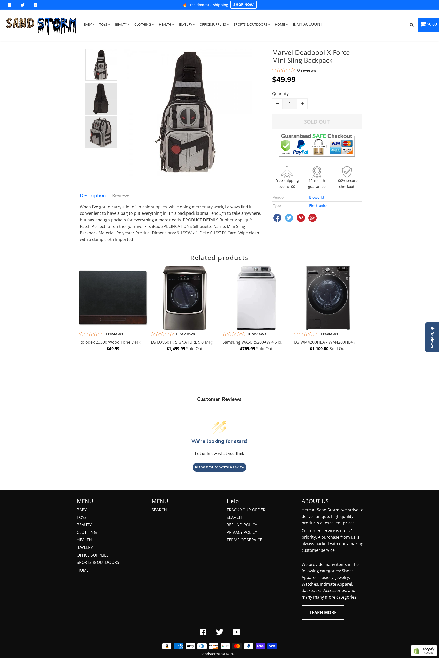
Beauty (84, 525)
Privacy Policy (242, 532)
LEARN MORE (323, 612)
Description (93, 195)
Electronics (318, 205)
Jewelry (85, 547)
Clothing (87, 532)
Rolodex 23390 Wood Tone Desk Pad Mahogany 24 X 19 (132, 342)
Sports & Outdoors (98, 562)
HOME (280, 24)
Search (159, 510)
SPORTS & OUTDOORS (250, 24)
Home (83, 570)
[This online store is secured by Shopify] (424, 654)
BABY (88, 24)
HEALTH (165, 24)
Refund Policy (242, 525)
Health (84, 540)
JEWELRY (185, 24)
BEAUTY (121, 24)
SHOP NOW (243, 4)
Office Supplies (93, 555)
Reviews (121, 195)
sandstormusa (213, 653)
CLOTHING (142, 24)
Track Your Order (246, 510)
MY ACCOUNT (308, 24)
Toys (82, 517)
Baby (82, 510)
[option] (101, 65)
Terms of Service (244, 540)
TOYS (103, 24)
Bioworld (316, 197)
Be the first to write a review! (219, 467)
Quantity (280, 93)
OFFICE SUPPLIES (213, 24)
